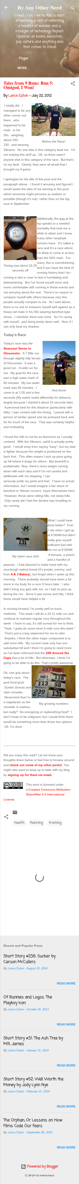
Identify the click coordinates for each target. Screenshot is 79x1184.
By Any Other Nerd (40, 7)
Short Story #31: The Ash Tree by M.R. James (33, 1041)
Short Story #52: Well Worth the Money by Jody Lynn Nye (33, 1082)
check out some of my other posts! (36, 765)
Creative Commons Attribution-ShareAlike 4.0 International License (37, 794)
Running (36, 823)
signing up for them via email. (30, 775)
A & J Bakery (20, 574)
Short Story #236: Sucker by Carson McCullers (30, 959)
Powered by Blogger (42, 1166)
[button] (72, 84)
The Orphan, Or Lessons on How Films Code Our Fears (33, 1123)
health (19, 823)
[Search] (72, 9)
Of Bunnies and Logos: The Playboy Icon (28, 1000)
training (55, 823)
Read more (66, 983)
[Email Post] (15, 814)
